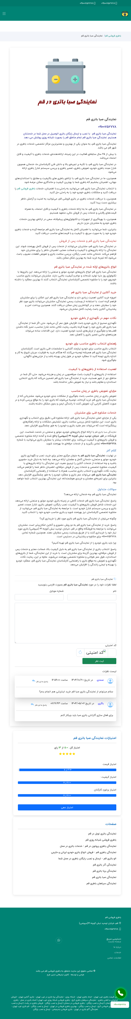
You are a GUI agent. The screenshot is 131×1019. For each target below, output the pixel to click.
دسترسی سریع (114, 938)
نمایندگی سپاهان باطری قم (101, 883)
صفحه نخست (114, 941)
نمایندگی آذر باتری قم (104, 864)
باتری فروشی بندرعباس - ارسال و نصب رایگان (52, 1009)
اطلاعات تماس (114, 958)
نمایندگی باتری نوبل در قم (102, 833)
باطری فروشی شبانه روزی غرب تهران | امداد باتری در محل (45, 1000)
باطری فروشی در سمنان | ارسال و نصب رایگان (65, 1003)
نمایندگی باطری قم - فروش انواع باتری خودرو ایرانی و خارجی (83, 852)
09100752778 (108, 3)
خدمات (117, 952)
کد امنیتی (110, 645)
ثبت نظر (99, 661)
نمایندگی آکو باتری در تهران (86, 1009)
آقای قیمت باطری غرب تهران (106, 997)
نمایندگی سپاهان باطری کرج (84, 1000)
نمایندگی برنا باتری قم (104, 871)
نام (114, 591)
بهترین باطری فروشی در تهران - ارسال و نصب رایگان (54, 1006)
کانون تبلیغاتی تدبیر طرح (58, 974)
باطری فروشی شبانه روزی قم (100, 840)
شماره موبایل (57, 591)
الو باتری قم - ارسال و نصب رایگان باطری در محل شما (87, 858)
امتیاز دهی (67, 807)
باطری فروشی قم (113, 36)
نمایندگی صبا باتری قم (104, 877)
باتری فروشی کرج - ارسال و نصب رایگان (96, 1006)
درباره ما (117, 947)
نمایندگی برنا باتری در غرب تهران (49, 997)
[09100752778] (121, 993)
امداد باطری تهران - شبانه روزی (78, 997)
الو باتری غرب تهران (21, 1006)
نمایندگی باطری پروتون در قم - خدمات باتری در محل (88, 846)
